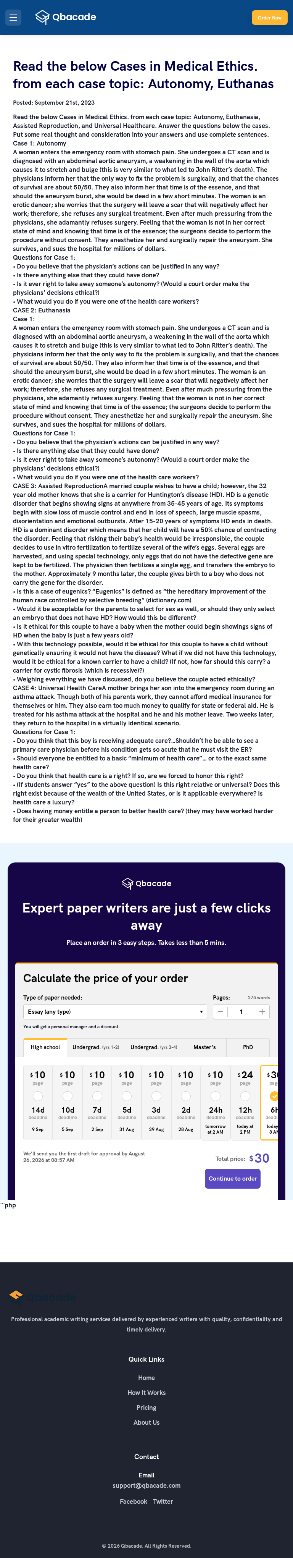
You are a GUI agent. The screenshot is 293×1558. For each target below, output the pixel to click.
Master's (204, 1047)
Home (146, 1378)
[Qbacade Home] (65, 17)
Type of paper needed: (52, 997)
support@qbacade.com (146, 1485)
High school (45, 1047)
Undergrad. (95, 1047)
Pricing (146, 1407)
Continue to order (233, 1178)
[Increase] (262, 1012)
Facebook (133, 1501)
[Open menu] (13, 18)
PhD (248, 1047)
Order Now (270, 18)
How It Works (146, 1392)
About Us (147, 1422)
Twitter (163, 1501)
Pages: (221, 997)
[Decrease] (220, 1012)
